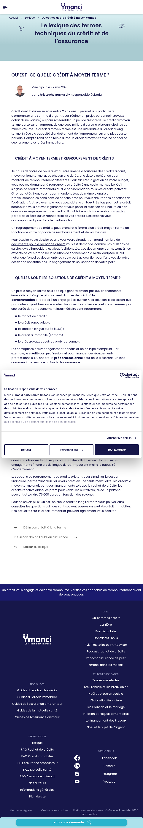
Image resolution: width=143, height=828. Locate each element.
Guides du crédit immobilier (37, 697)
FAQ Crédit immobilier (37, 756)
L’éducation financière (106, 700)
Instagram (109, 774)
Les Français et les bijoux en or (106, 687)
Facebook (109, 758)
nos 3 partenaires (27, 395)
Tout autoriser (117, 449)
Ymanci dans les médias (105, 665)
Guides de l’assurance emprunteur (37, 704)
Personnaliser (69, 449)
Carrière (106, 624)
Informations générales (37, 790)
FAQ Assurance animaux (37, 776)
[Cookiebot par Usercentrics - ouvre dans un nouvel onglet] (122, 375)
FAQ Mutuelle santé (37, 770)
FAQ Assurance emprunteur (37, 763)
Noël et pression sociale (105, 694)
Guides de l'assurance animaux (37, 717)
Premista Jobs (105, 631)
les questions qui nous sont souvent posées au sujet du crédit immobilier (78, 506)
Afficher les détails (119, 438)
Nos (14, 511)
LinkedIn (109, 766)
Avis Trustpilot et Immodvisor (106, 645)
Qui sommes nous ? (106, 618)
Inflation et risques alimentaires (106, 714)
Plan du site (37, 796)
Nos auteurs (37, 783)
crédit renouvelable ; (36, 322)
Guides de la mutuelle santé (37, 710)
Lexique (37, 743)
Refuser (26, 449)
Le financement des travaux (105, 720)
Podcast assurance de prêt (106, 658)
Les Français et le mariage (106, 707)
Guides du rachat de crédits (37, 690)
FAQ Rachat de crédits (37, 749)
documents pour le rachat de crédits (38, 244)
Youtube (109, 781)
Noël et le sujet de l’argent (106, 727)
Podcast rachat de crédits (106, 651)
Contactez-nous (106, 638)
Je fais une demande (68, 822)
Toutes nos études (105, 680)
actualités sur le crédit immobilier (42, 511)
